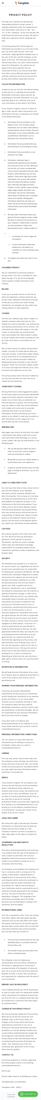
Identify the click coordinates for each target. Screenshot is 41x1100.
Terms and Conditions (11, 1095)
